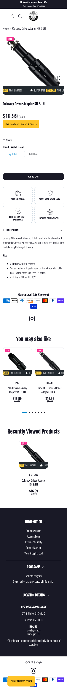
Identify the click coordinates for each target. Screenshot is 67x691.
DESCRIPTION (10, 230)
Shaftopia (38, 662)
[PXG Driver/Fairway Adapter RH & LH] (17, 361)
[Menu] (5, 16)
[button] (24, 412)
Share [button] (9, 140)
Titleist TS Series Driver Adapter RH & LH (49, 390)
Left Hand (33, 154)
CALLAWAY (33, 475)
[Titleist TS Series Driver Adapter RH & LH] (49, 361)
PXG (17, 382)
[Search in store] (20, 16)
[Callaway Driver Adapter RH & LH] (33, 454)
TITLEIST (49, 382)
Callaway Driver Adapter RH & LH (34, 482)
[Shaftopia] (33, 16)
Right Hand (13, 154)
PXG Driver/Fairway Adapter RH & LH (17, 390)
